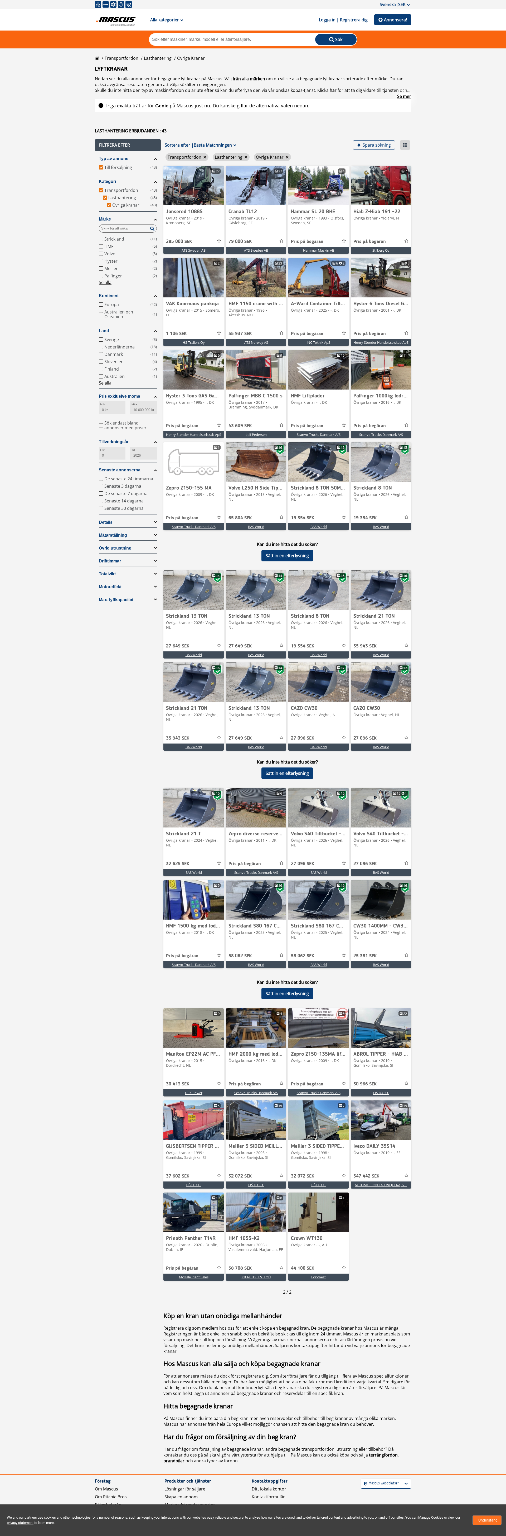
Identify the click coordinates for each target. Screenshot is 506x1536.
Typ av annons (113, 158)
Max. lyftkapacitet (116, 599)
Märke (105, 219)
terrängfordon (383, 1455)
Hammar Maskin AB (318, 250)
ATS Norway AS (256, 342)
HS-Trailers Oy (194, 342)
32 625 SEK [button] (177, 863)
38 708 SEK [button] (240, 1268)
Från (102, 449)
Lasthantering (158, 58)
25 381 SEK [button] (365, 956)
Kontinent (109, 295)
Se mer (404, 96)
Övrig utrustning (115, 548)
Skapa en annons (181, 1497)
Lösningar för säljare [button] (184, 1489)
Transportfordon (121, 58)
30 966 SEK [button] (365, 1084)
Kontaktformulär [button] (268, 1497)
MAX (134, 404)
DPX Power (193, 1092)
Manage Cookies (430, 1517)
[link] (193, 185)
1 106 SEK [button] (176, 333)
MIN (102, 404)
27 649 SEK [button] (177, 646)
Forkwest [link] (318, 1277)
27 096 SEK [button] (302, 738)
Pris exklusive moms (119, 396)
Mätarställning (113, 535)
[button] (128, 145)
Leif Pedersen (256, 434)
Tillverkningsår (114, 442)
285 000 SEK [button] (179, 241)
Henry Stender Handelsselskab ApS (380, 342)
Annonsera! (395, 20)
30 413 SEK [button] (177, 1084)
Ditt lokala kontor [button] (269, 1489)
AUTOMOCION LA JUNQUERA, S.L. (381, 1185)
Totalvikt (107, 574)
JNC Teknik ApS (318, 342)
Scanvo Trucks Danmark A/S (318, 434)
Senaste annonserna (119, 470)
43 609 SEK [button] (240, 425)
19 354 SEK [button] (302, 518)
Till (133, 449)
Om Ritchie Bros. (111, 1497)
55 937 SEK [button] (240, 333)
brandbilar (173, 1461)
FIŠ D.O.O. (381, 1092)
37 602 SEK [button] (177, 1176)
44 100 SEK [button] (302, 1268)
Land (104, 330)
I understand (487, 1520)
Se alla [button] (105, 282)
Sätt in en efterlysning (287, 555)
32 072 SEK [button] (240, 1176)
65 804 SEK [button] (240, 518)
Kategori (107, 181)
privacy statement (20, 1523)
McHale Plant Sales (193, 1277)
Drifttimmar (110, 561)
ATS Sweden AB (194, 250)
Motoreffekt (110, 587)
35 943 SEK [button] (365, 646)
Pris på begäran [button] (307, 241)
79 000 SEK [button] (240, 241)
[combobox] (364, 1483)
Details (106, 522)
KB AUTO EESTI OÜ (256, 1277)
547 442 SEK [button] (366, 1176)
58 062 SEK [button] (240, 956)
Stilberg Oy (381, 250)
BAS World (256, 526)
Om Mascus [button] (106, 1489)
